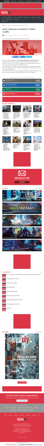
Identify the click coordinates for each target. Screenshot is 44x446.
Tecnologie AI (32, 17)
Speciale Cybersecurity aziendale (10, 237)
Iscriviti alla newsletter (22, 400)
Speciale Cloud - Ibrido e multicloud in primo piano (14, 250)
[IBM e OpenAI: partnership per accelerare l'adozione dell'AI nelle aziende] (37, 108)
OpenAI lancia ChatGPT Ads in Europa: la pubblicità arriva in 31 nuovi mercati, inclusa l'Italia (16, 115)
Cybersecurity (25, 17)
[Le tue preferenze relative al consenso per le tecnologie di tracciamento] (38, 445)
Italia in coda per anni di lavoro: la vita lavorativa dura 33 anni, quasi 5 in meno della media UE (27, 115)
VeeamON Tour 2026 (7, 212)
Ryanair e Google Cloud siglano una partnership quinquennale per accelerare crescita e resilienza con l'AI (6, 147)
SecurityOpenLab (29, 1)
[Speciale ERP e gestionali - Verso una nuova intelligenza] (22, 220)
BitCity (7, 407)
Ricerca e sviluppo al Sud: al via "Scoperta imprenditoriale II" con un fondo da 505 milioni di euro (6, 115)
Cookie (19, 437)
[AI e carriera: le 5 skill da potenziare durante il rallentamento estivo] (17, 139)
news (8, 25)
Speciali (10, 415)
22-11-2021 (17, 35)
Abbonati (37, 93)
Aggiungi (37, 85)
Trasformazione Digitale (6, 17)
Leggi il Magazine (22, 382)
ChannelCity (13, 1)
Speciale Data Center (7, 200)
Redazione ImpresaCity (8, 35)
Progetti (38, 17)
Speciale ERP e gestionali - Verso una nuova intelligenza (15, 225)
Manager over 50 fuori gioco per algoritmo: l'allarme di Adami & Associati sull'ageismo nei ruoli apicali (27, 131)
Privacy (24, 437)
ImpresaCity (20, 1)
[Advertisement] (23, 388)
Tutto (40, 272)
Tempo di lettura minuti (25, 35)
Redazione (22, 415)
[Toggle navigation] (41, 12)
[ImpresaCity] (6, 12)
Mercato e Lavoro (9, 19)
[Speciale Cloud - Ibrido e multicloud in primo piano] (22, 245)
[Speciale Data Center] (22, 196)
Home (4, 25)
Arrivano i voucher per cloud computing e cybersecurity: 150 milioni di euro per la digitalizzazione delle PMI (37, 147)
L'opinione (16, 19)
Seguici (38, 89)
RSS (39, 415)
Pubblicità (34, 415)
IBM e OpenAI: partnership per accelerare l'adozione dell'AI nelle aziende (37, 115)
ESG (3, 19)
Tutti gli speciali (38, 188)
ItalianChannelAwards (22, 409)
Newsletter (5, 21)
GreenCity (36, 407)
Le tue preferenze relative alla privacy (27, 444)
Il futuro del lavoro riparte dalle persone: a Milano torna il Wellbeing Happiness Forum (37, 130)
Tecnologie (19, 17)
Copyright (28, 415)
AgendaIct (31, 409)
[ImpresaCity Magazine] (22, 356)
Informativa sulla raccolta (11, 444)
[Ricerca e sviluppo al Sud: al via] (6, 108)
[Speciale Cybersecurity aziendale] (22, 233)
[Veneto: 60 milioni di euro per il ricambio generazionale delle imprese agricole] (17, 123)
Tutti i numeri (39, 331)
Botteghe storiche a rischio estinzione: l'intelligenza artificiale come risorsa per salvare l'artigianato (6, 131)
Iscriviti (38, 80)
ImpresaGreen (13, 409)
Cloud (14, 17)
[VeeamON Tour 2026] (22, 208)
